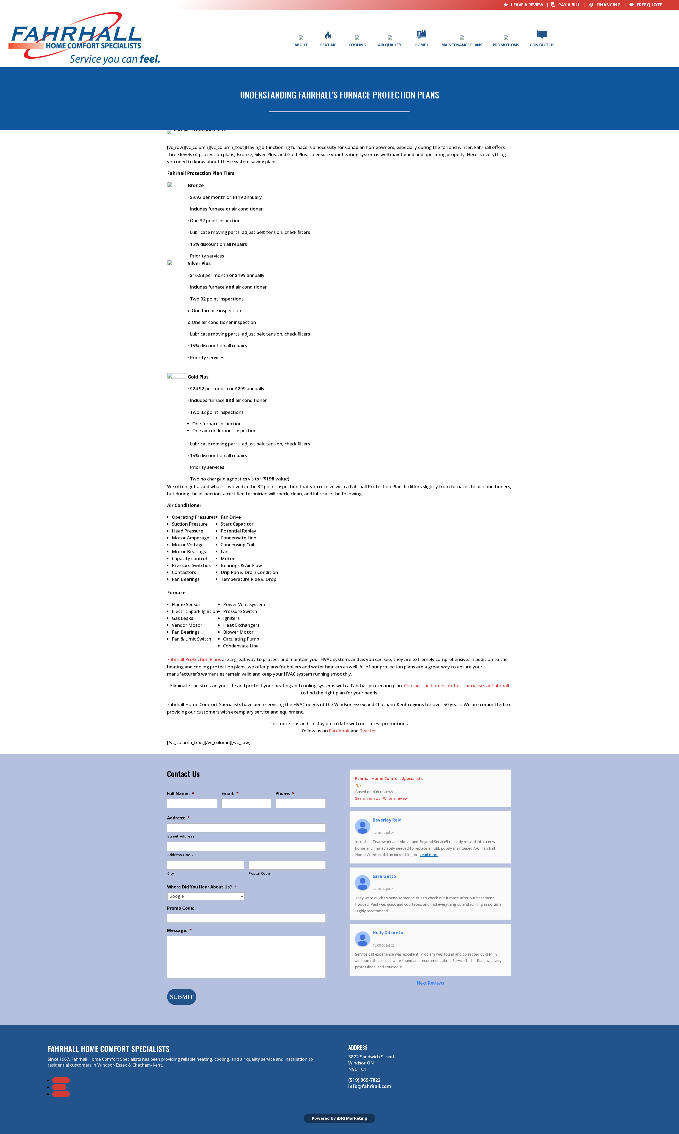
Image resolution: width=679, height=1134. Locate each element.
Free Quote (645, 5)
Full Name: (180, 793)
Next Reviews (430, 983)
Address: (178, 818)
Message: (179, 930)
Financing (605, 5)
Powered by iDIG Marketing (339, 1118)
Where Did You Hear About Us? (201, 887)
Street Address (180, 836)
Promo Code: (180, 908)
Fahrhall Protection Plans (194, 659)
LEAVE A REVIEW (524, 5)
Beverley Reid (387, 820)
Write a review (395, 798)
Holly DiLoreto (388, 932)
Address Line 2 (180, 854)
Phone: (285, 793)
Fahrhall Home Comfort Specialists (389, 778)
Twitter (367, 731)
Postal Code (259, 873)
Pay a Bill (565, 5)
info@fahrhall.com (369, 1086)
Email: (230, 793)
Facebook (339, 731)
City (170, 873)
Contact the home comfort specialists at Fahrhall (456, 685)
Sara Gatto (384, 876)
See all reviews (367, 798)
